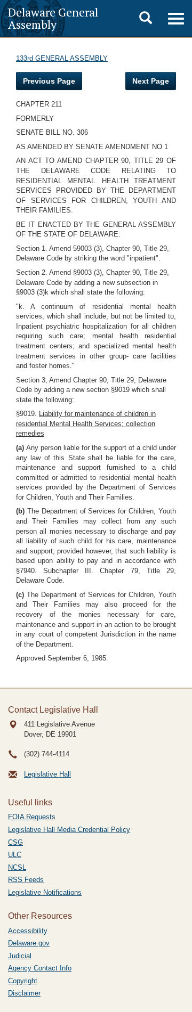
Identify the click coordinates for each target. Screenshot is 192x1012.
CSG (15, 842)
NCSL (17, 867)
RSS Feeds (26, 880)
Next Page (150, 81)
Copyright (22, 981)
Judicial (19, 956)
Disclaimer (24, 993)
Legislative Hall (47, 774)
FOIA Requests (31, 817)
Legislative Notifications (45, 892)
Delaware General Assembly (53, 18)
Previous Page (49, 81)
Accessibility (27, 931)
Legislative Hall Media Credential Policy (69, 830)
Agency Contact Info (39, 968)
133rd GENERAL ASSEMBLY (62, 58)
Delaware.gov (29, 943)
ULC (14, 855)
